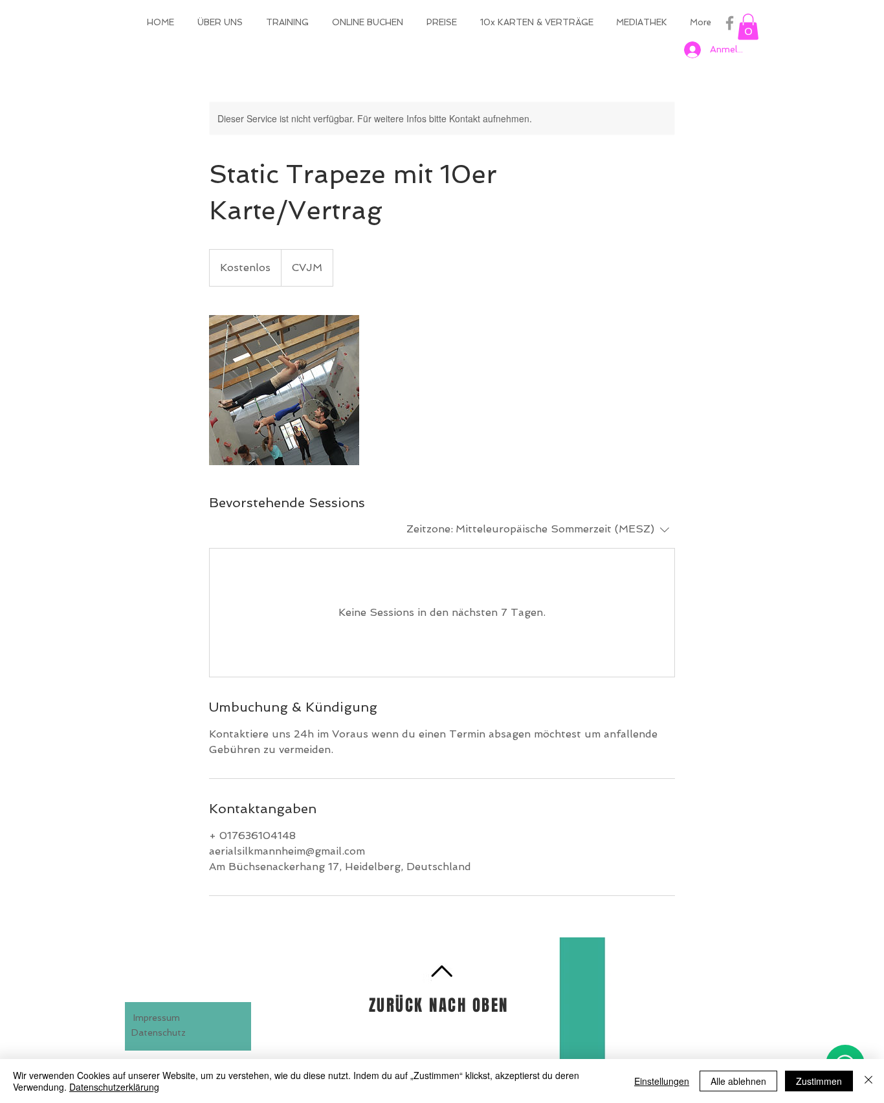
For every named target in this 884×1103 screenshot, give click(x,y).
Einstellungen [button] (661, 1081)
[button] (748, 27)
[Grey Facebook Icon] (729, 23)
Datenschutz (158, 1032)
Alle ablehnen (738, 1081)
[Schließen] (868, 1081)
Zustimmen (819, 1081)
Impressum (156, 1017)
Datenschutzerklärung (114, 1086)
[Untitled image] (284, 390)
